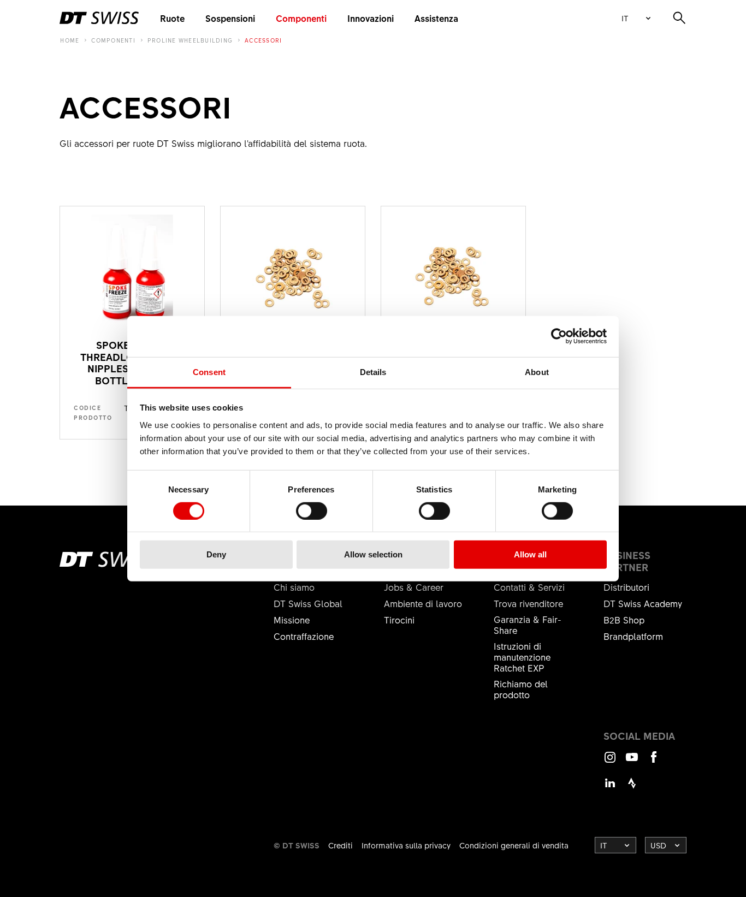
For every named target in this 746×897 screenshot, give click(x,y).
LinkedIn (610, 788)
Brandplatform (633, 636)
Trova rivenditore (528, 603)
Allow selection (373, 554)
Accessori (263, 40)
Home (69, 40)
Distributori (626, 587)
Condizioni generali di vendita (514, 845)
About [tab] (537, 371)
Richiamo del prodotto (521, 689)
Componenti (301, 18)
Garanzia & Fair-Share (527, 624)
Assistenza (436, 18)
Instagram (610, 762)
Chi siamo (294, 587)
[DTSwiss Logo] (99, 18)
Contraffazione (304, 636)
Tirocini (399, 620)
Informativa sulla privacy (406, 845)
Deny (216, 554)
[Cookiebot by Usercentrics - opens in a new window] (559, 336)
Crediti (340, 845)
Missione (292, 620)
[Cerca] (679, 18)
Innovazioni (370, 18)
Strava (631, 788)
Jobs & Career (413, 587)
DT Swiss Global (308, 603)
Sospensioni (230, 18)
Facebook (653, 762)
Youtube (631, 762)
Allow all (530, 554)
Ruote (172, 18)
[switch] (311, 511)
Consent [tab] (209, 371)
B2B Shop (623, 620)
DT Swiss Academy (642, 603)
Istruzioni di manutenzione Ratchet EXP (522, 657)
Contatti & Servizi (529, 587)
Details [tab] (373, 371)
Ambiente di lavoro (423, 603)
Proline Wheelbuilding (190, 40)
